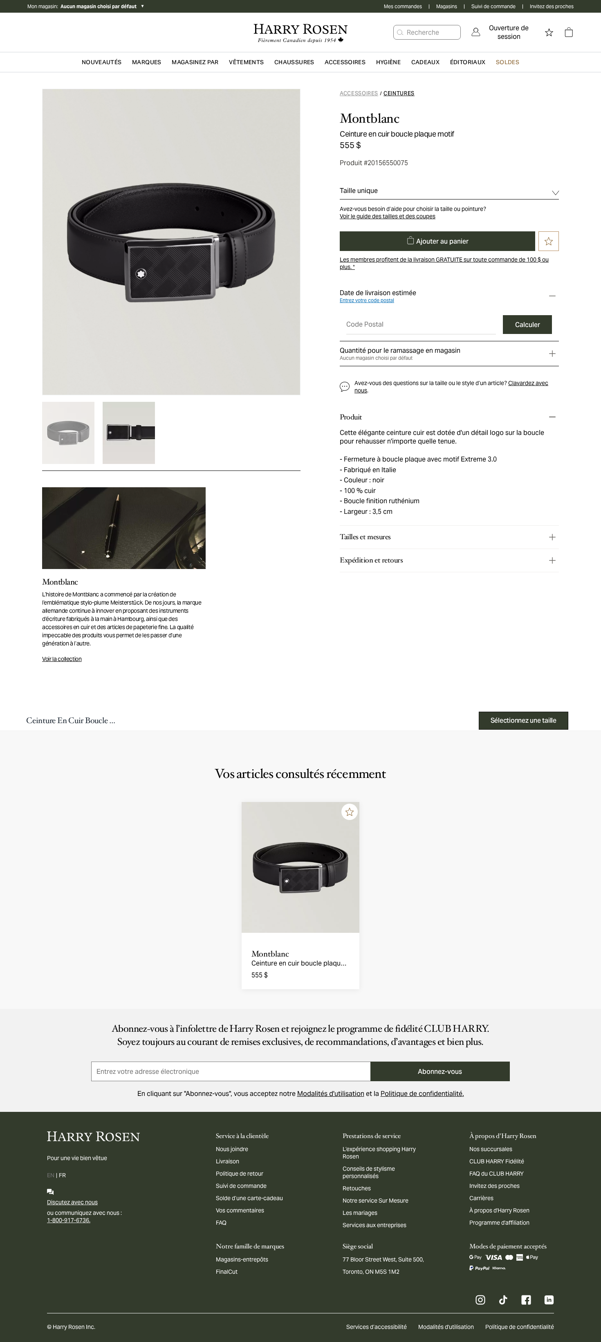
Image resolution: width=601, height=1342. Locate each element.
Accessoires (359, 93)
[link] (503, 32)
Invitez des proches (552, 6)
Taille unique (359, 190)
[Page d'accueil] (300, 32)
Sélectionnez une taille (523, 720)
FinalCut (227, 1271)
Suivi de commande (493, 6)
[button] (400, 32)
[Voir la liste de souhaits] (549, 32)
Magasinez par (195, 62)
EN (50, 1175)
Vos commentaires (240, 1210)
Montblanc (369, 118)
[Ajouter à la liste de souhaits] (349, 812)
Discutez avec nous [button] (72, 1202)
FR (62, 1175)
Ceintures (399, 93)
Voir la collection (62, 659)
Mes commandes (403, 6)
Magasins (446, 6)
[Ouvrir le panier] (568, 32)
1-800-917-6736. (68, 1220)
